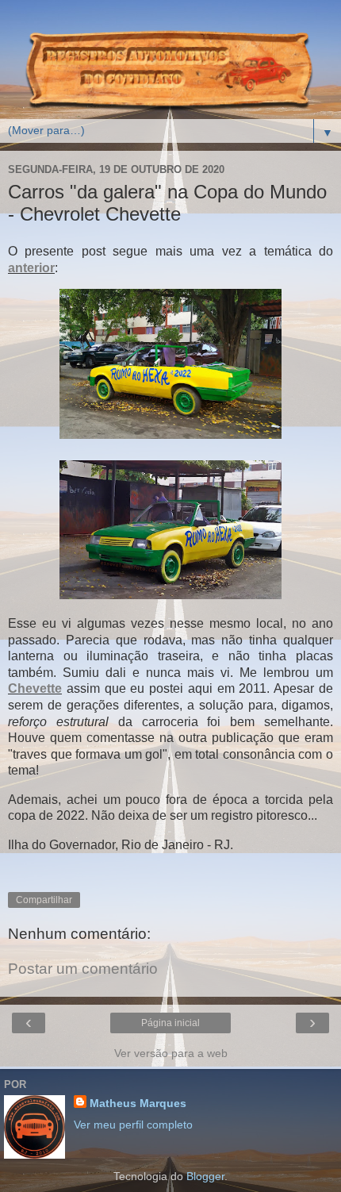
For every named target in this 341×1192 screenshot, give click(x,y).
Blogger (205, 1176)
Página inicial (170, 1023)
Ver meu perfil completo (133, 1124)
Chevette (35, 688)
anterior (31, 268)
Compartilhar (44, 900)
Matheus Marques (138, 1103)
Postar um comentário (83, 968)
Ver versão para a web (171, 1053)
